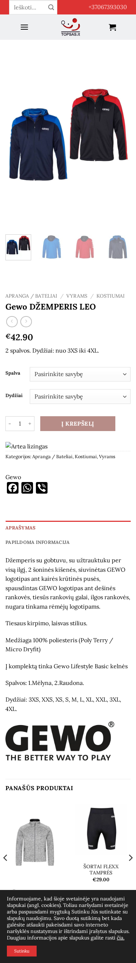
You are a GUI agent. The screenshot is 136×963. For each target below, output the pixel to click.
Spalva (12, 373)
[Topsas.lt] (71, 27)
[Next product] (11, 321)
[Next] (118, 137)
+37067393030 (107, 6)
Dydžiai (13, 395)
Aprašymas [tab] (20, 528)
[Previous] (17, 137)
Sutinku (21, 951)
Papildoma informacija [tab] (37, 542)
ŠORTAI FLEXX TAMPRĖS (101, 870)
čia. (120, 937)
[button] (24, 27)
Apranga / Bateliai (31, 296)
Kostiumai (110, 296)
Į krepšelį (77, 423)
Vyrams (76, 296)
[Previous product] (26, 321)
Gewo (13, 477)
